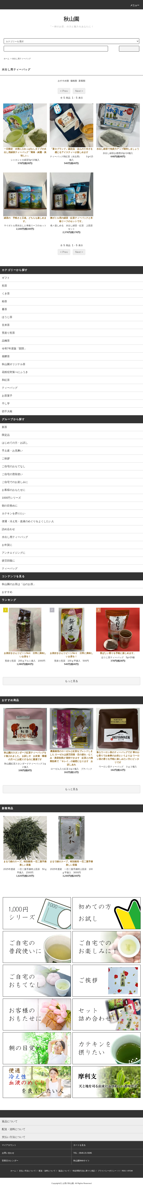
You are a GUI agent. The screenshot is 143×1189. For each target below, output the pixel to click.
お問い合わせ (8, 1153)
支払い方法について (27, 1171)
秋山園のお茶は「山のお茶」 (19, 584)
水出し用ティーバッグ (21, 59)
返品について (64, 1171)
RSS (124, 1171)
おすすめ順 (63, 80)
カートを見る (79, 1145)
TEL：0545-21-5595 (82, 1153)
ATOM (130, 1171)
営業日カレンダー (10, 1160)
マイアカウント (9, 1145)
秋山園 (71, 19)
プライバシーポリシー (107, 1171)
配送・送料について (47, 1171)
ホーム (6, 59)
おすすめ (7, 591)
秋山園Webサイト (81, 1160)
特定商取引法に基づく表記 (84, 1171)
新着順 (82, 80)
